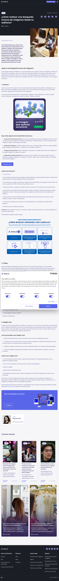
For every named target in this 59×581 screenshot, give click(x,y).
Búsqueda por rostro (50, 561)
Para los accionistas (50, 571)
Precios (3, 556)
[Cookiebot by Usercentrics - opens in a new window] (51, 274)
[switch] (22, 296)
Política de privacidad (36, 562)
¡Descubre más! (7, 164)
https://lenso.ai (9, 386)
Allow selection (29, 306)
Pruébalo (8, 405)
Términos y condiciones (36, 565)
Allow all (48, 306)
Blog (17, 559)
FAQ (17, 556)
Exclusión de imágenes (36, 556)
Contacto (18, 562)
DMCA (32, 559)
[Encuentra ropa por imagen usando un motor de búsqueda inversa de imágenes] (43, 511)
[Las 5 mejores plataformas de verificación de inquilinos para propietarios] (14, 511)
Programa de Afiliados (7, 567)
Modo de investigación (51, 568)
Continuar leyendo (6, 440)
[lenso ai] (4, 2)
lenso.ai (8, 174)
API (2, 559)
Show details (51, 301)
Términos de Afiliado (36, 568)
